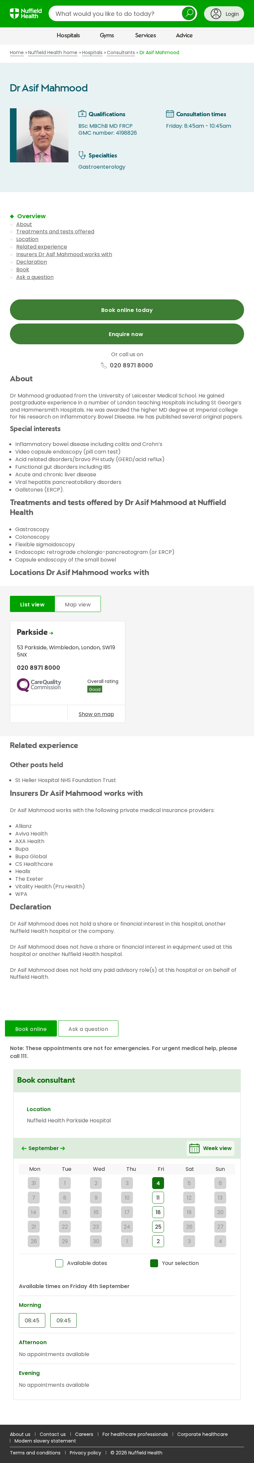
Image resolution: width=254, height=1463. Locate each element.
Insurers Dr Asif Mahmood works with (64, 254)
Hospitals (68, 36)
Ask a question (35, 277)
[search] (123, 13)
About (24, 224)
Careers (84, 1434)
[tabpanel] (127, 673)
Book (22, 269)
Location (27, 239)
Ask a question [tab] (88, 1029)
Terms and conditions (35, 1452)
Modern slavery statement (45, 1441)
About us (20, 1434)
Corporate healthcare (202, 1434)
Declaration (31, 262)
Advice (184, 36)
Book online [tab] (31, 1029)
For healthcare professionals (135, 1434)
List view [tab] (32, 604)
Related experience (41, 247)
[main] (127, 735)
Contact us (53, 1434)
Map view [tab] (78, 604)
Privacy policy (85, 1452)
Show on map (96, 714)
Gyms (107, 36)
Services (145, 36)
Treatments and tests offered (55, 231)
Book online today (127, 310)
